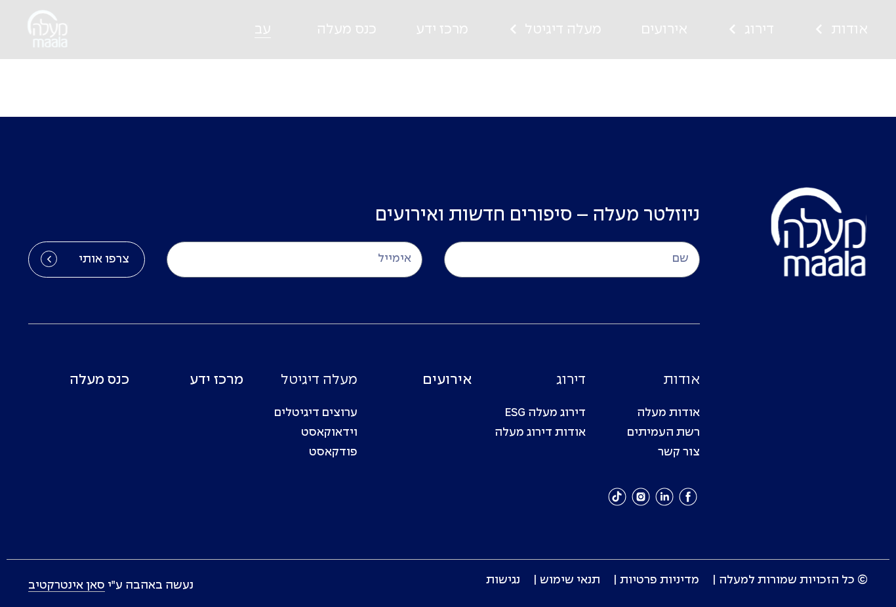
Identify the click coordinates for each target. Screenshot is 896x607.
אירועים (664, 29)
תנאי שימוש (570, 580)
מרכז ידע (442, 29)
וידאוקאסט (329, 432)
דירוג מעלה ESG (545, 413)
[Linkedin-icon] (664, 497)
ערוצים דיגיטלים (315, 413)
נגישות (503, 580)
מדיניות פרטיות (659, 580)
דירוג (759, 29)
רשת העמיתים (663, 432)
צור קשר (679, 452)
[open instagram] (641, 497)
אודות (849, 29)
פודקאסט (333, 452)
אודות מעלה (668, 413)
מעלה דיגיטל (563, 29)
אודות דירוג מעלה (540, 432)
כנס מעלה (347, 29)
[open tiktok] (617, 497)
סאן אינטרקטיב (66, 585)
